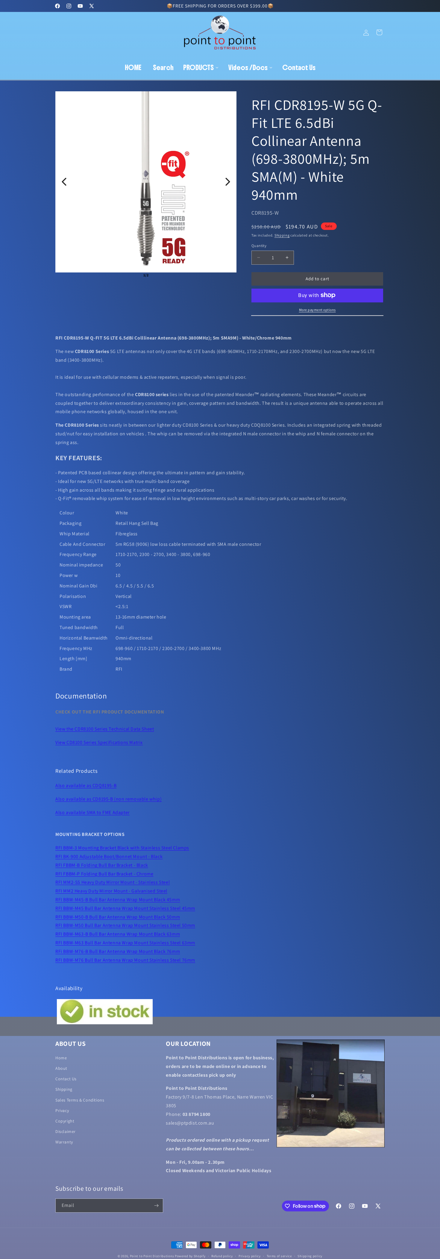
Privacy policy (250, 1256)
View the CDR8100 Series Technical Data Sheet (104, 729)
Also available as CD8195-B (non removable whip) (108, 799)
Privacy (62, 1110)
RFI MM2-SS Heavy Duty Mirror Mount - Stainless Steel (112, 882)
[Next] (227, 181)
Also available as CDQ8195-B (85, 785)
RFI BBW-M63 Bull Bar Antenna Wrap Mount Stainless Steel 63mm (125, 943)
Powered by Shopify (190, 1256)
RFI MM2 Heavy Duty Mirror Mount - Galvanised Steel (111, 891)
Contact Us (66, 1079)
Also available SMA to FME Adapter (92, 812)
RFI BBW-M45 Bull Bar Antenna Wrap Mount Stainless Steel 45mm (125, 908)
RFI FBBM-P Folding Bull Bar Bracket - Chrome (104, 874)
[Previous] (64, 181)
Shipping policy (310, 1256)
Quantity (258, 245)
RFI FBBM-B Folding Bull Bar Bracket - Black (101, 865)
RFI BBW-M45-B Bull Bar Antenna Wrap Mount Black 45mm (117, 899)
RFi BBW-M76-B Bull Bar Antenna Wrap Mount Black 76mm (117, 951)
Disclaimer (65, 1131)
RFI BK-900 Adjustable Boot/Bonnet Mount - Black (109, 856)
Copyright (64, 1121)
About (61, 1068)
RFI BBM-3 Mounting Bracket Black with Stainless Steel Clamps (122, 848)
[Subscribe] (156, 1206)
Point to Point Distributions (152, 1256)
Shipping (282, 235)
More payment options (317, 309)
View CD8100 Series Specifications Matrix (99, 742)
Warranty (64, 1142)
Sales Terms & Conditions (79, 1100)
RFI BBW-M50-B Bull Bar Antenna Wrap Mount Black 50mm (117, 917)
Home (61, 1057)
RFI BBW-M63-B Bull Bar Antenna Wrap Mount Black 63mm (117, 934)
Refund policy (222, 1256)
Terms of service (279, 1256)
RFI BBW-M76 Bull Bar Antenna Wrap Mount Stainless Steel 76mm (125, 960)
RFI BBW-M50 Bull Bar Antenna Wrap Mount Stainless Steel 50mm (125, 925)
